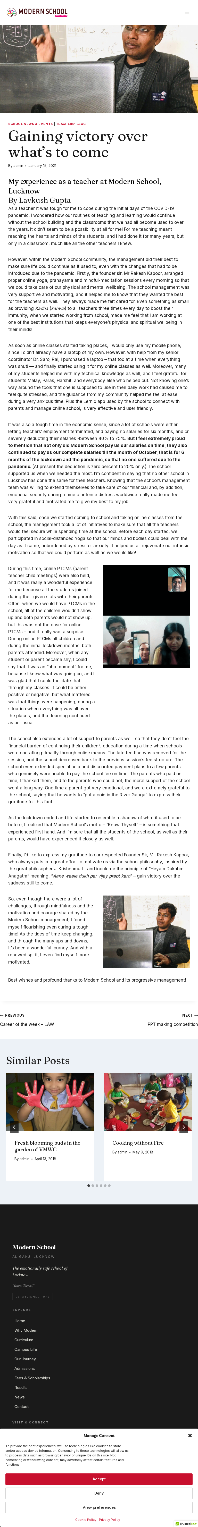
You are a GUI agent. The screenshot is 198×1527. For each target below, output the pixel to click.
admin (18, 166)
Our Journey (25, 1358)
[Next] (183, 1127)
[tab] (88, 1185)
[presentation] (50, 1102)
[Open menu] (187, 12)
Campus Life (25, 1349)
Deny (99, 1493)
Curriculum (23, 1339)
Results (21, 1387)
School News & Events (30, 124)
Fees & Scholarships (32, 1378)
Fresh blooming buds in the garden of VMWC (47, 1146)
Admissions (24, 1368)
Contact (21, 1406)
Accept (99, 1479)
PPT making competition (173, 1020)
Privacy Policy (109, 1520)
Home (19, 1320)
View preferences (99, 1507)
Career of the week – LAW (27, 1020)
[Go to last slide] (14, 1127)
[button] (190, 1435)
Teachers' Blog (71, 124)
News (19, 1397)
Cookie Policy (85, 1520)
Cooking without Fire (138, 1143)
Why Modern (25, 1330)
